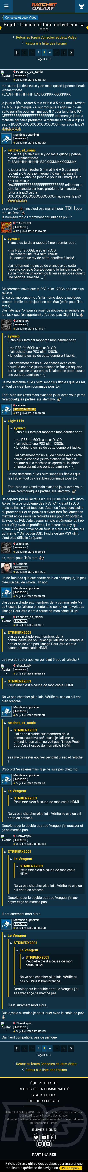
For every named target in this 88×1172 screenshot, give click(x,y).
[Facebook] (52, 1137)
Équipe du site (44, 1083)
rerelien (21, 405)
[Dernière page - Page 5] (71, 52)
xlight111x (22, 320)
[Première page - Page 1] (17, 52)
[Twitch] (40, 1144)
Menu (6, 6)
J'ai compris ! (70, 1168)
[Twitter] (36, 1137)
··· (32, 52)
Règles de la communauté (44, 1089)
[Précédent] (24, 52)
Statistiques (44, 1095)
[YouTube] (44, 1137)
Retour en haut (44, 1101)
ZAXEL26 (23, 223)
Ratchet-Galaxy (44, 6)
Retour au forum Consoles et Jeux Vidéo (45, 37)
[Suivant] (63, 52)
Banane (21, 564)
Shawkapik (23, 665)
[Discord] (47, 1144)
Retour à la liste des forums (46, 43)
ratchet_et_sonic (29, 71)
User (81, 6)
